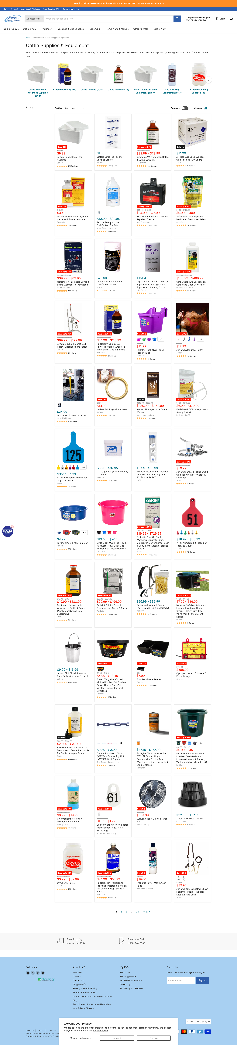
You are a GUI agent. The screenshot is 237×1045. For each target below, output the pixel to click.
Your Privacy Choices (83, 1008)
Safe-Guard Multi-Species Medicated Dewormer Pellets (191, 218)
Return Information (71, 9)
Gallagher (141, 768)
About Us (77, 972)
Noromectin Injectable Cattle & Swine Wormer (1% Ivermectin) (73, 283)
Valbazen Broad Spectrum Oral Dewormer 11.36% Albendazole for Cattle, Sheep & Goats (73, 750)
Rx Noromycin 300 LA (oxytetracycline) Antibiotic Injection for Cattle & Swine (111, 346)
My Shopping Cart (128, 976)
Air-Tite (179, 162)
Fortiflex (140, 356)
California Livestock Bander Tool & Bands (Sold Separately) (153, 606)
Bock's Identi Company (106, 833)
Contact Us (78, 980)
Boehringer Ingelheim (146, 415)
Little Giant (101, 551)
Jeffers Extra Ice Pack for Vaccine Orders (110, 158)
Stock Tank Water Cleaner (189, 818)
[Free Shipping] (88, 941)
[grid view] (205, 108)
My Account (125, 972)
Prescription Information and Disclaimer (92, 1004)
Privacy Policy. (100, 1030)
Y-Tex (59, 483)
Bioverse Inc (181, 821)
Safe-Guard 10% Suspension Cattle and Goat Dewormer (191, 283)
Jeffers (60, 163)
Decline (154, 1038)
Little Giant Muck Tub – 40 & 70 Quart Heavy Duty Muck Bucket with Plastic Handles (111, 545)
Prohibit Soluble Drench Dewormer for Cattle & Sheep (112, 606)
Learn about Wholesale (30, 9)
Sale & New (160, 28)
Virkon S (100, 287)
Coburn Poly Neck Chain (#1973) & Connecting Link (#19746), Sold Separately (110, 756)
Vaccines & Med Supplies (71, 28)
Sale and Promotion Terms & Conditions (92, 996)
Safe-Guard (181, 222)
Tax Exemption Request (131, 988)
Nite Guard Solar (144, 222)
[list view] (209, 108)
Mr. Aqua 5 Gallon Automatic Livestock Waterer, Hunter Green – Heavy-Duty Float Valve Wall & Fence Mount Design (191, 611)
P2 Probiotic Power (145, 888)
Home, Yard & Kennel (117, 28)
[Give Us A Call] (149, 941)
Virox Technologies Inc (106, 228)
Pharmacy (47, 28)
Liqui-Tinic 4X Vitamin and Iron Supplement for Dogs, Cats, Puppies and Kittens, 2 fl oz (152, 284)
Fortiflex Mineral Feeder (149, 679)
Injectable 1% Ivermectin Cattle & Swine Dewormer (153, 158)
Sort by (58, 108)
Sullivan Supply (143, 824)
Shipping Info (79, 984)
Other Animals (141, 28)
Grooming (95, 28)
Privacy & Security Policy (85, 988)
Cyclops (179, 679)
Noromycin (101, 352)
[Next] (208, 79)
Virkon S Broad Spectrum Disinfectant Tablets (110, 283)
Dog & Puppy (10, 28)
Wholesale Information (131, 980)
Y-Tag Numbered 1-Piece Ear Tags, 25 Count (72, 479)
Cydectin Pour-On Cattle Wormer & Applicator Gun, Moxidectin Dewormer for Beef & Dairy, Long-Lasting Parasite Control (153, 543)
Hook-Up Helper (64, 418)
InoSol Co (141, 611)
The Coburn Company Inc (108, 762)
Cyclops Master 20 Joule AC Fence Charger (191, 675)
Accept (117, 1038)
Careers (77, 976)
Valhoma (100, 477)
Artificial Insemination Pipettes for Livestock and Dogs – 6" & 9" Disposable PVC (152, 474)
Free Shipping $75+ (51, 9)
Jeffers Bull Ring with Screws (112, 409)
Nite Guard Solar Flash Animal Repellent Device (152, 218)
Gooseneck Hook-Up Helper (71, 415)
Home (6, 9)
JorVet (139, 480)
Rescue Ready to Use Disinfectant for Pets (108, 224)
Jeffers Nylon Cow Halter (189, 350)
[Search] (177, 19)
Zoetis (59, 617)
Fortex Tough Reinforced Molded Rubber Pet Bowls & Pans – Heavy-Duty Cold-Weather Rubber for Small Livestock (111, 685)
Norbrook (101, 894)
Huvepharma (142, 163)
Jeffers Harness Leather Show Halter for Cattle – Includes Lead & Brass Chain (192, 891)
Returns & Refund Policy (85, 992)
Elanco (139, 551)
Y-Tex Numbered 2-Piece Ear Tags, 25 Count (191, 544)
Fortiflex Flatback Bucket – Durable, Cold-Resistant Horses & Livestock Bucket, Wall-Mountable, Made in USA (191, 757)
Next (145, 911)
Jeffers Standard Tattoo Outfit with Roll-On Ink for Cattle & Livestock (192, 474)
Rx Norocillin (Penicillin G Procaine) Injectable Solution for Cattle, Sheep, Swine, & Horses (112, 887)
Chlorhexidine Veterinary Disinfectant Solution (70, 820)
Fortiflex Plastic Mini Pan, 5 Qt (72, 542)
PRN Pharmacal (143, 290)
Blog (75, 1000)
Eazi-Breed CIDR (183, 415)
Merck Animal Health (185, 287)
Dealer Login (126, 984)
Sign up (202, 980)
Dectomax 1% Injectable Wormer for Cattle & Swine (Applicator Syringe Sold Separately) (71, 609)
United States (197, 1021)
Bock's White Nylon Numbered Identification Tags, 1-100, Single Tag (113, 827)
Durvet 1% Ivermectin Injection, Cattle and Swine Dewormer (73, 218)
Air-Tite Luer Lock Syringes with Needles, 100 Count (190, 158)
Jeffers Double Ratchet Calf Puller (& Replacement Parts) (72, 345)
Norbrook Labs (63, 287)
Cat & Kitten (29, 28)
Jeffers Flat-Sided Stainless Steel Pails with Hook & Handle (73, 674)
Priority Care (62, 824)
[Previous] (28, 79)
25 (137, 911)
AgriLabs (100, 611)
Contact (14, 9)
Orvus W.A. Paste (66, 882)
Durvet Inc (61, 222)
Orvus (59, 886)
